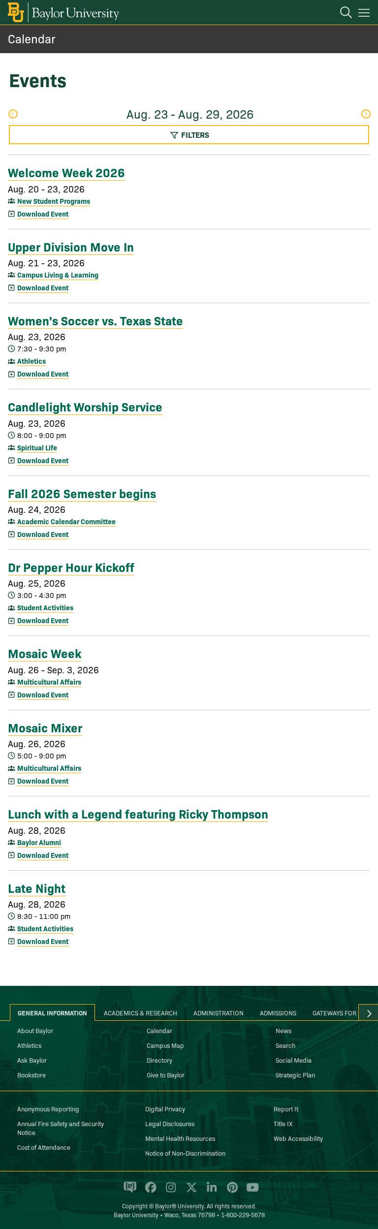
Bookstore (31, 1074)
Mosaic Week (44, 652)
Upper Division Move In (71, 246)
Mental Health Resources (180, 1138)
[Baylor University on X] (190, 1191)
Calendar (32, 38)
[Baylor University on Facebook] (149, 1191)
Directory (159, 1059)
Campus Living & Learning (57, 275)
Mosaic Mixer (45, 727)
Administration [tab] (218, 1012)
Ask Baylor (32, 1059)
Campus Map (165, 1044)
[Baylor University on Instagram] (169, 1191)
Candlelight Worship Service (85, 406)
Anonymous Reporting (48, 1108)
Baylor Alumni (39, 842)
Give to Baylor (166, 1074)
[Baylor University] (63, 12)
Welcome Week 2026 (66, 171)
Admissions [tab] (278, 1012)
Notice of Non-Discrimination (185, 1152)
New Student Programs (53, 201)
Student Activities (45, 607)
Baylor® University (179, 1205)
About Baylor (35, 1030)
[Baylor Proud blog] (128, 1191)
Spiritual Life (37, 447)
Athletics (31, 361)
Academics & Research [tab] (140, 1012)
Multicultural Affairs (49, 682)
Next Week (365, 115)
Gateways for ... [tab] (338, 1012)
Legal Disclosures (169, 1123)
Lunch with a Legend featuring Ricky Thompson (138, 813)
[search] (341, 13)
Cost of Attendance (43, 1146)
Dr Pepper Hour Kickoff (71, 566)
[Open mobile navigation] (365, 14)
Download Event (42, 214)
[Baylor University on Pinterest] (230, 1191)
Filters (194, 134)
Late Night (36, 887)
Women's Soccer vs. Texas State (95, 320)
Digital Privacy (165, 1108)
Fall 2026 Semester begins (82, 492)
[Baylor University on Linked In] (210, 1191)
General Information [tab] (52, 1012)
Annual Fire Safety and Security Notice (60, 1127)
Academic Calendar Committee (66, 521)
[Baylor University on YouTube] (250, 1191)
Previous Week (12, 115)
